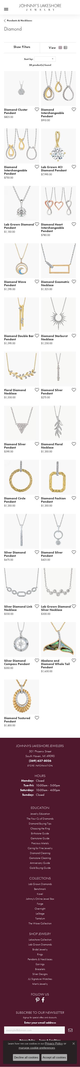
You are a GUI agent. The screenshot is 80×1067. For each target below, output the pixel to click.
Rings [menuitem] (40, 954)
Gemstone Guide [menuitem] (40, 838)
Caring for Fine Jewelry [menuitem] (40, 848)
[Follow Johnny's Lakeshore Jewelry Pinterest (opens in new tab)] (37, 1000)
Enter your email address (40, 1022)
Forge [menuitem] (40, 903)
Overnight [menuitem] (40, 908)
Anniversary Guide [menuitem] (40, 863)
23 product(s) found (40, 65)
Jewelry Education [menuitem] (40, 813)
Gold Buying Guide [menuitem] (40, 868)
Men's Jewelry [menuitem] (40, 984)
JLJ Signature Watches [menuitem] (40, 979)
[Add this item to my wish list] (35, 109)
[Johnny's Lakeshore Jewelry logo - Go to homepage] (40, 5)
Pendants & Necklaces (19, 20)
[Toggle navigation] (6, 9)
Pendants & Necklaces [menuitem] (40, 959)
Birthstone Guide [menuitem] (40, 833)
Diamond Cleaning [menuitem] (40, 853)
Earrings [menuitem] (40, 964)
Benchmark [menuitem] (40, 889)
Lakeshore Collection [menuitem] (40, 939)
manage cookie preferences (37, 1047)
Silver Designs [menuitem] (40, 974)
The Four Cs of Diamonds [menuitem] (40, 818)
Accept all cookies (54, 1057)
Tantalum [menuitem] (40, 918)
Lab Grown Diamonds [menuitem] (40, 884)
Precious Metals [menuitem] (40, 843)
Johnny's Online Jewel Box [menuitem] (40, 899)
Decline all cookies (26, 1057)
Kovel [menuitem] (40, 894)
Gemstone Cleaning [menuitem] (40, 858)
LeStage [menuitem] (40, 913)
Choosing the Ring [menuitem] (40, 828)
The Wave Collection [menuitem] (40, 923)
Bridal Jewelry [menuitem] (40, 949)
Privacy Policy (54, 1043)
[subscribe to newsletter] (70, 1030)
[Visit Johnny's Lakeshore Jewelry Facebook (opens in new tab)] (43, 1000)
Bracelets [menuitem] (40, 969)
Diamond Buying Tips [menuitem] (40, 823)
